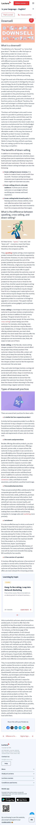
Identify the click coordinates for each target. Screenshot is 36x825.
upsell (16, 242)
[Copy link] (28, 727)
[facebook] (8, 727)
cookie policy (6, 822)
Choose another (26, 15)
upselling (8, 253)
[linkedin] (16, 727)
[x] (12, 727)
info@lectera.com (7, 760)
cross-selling (5, 322)
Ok (31, 819)
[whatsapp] (24, 727)
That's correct (8, 15)
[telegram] (20, 727)
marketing (27, 514)
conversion (5, 479)
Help (6, 763)
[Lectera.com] (6, 3)
